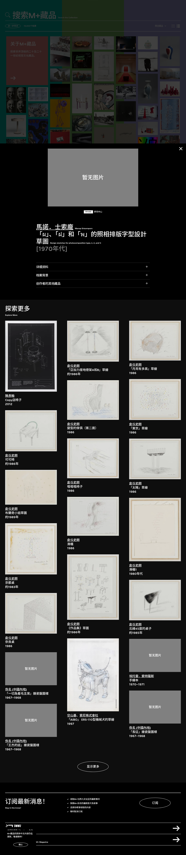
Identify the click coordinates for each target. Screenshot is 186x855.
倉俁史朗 (11, 455)
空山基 (71, 715)
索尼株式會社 (89, 715)
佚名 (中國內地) (16, 689)
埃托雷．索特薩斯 (141, 676)
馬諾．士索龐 (54, 227)
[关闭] (180, 148)
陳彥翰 (9, 396)
